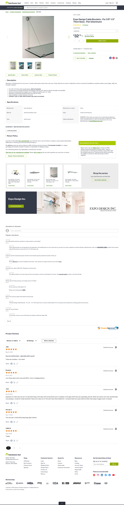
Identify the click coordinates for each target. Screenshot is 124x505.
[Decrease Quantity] (74, 41)
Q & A (76, 474)
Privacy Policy (9, 489)
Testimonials (61, 465)
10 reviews (85, 25)
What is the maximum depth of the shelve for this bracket (19, 296)
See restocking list (24, 141)
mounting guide (63, 274)
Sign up (114, 464)
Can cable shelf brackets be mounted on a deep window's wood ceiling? (23, 241)
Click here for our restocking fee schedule (17, 152)
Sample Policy (44, 467)
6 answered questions (79, 53)
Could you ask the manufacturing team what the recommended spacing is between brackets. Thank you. (31, 255)
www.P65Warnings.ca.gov (96, 121)
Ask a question (92, 53)
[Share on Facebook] (110, 58)
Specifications (11, 75)
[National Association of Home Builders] (106, 483)
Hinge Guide (78, 469)
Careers (60, 463)
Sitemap (22, 489)
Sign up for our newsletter (100, 461)
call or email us (38, 152)
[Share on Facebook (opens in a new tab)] (11, 364)
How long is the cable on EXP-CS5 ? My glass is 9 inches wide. (21, 268)
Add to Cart (102, 41)
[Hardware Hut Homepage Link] (13, 2)
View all (9, 321)
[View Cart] (116, 3)
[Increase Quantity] (83, 41)
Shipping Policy (45, 465)
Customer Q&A (38, 75)
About (59, 461)
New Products (27, 463)
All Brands (26, 461)
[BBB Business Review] (65, 483)
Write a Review (49, 341)
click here (15, 261)
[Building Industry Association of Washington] (97, 483)
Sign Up (111, 3)
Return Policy (25, 75)
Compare (91, 58)
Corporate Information (64, 467)
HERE (23, 290)
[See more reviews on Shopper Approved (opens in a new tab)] (17, 364)
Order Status (44, 472)
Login (106, 3)
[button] (9, 251)
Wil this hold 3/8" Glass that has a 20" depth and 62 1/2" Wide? (21, 281)
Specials (26, 467)
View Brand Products (16, 206)
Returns (43, 474)
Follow (7, 243)
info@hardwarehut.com (12, 459)
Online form (96, 148)
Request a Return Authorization (16, 156)
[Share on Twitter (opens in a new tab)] (14, 363)
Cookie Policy (16, 489)
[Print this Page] (116, 58)
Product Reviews (52, 75)
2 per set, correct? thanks (12, 309)
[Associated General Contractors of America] (87, 483)
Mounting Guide (12, 130)
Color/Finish (76, 28)
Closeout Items (28, 465)
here (60, 261)
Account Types (79, 465)
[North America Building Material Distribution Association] (77, 483)
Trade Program (79, 467)
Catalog (77, 463)
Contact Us (44, 469)
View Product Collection (100, 180)
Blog (76, 461)
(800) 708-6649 (18, 7)
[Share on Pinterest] (113, 58)
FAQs (76, 472)
